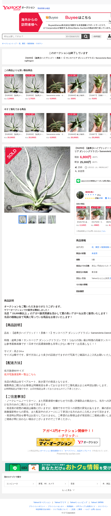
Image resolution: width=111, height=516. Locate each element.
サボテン (39, 43)
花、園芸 (22, 43)
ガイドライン (103, 506)
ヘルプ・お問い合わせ (93, 509)
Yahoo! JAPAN (97, 502)
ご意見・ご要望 (76, 509)
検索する (86, 36)
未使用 (94, 253)
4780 (101, 198)
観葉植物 (30, 43)
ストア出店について (60, 509)
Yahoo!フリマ (60, 502)
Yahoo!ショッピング (78, 502)
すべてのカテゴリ (72, 36)
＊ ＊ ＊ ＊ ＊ (91, 195)
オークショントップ (9, 43)
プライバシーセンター (56, 506)
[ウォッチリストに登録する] (20, 90)
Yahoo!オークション (42, 502)
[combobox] (33, 36)
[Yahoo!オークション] (19, 6)
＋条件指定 (96, 36)
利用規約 (70, 506)
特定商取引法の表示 (43, 509)
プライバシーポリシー (37, 506)
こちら (103, 231)
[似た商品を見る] (9, 207)
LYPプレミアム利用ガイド (85, 506)
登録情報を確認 (43, 8)
